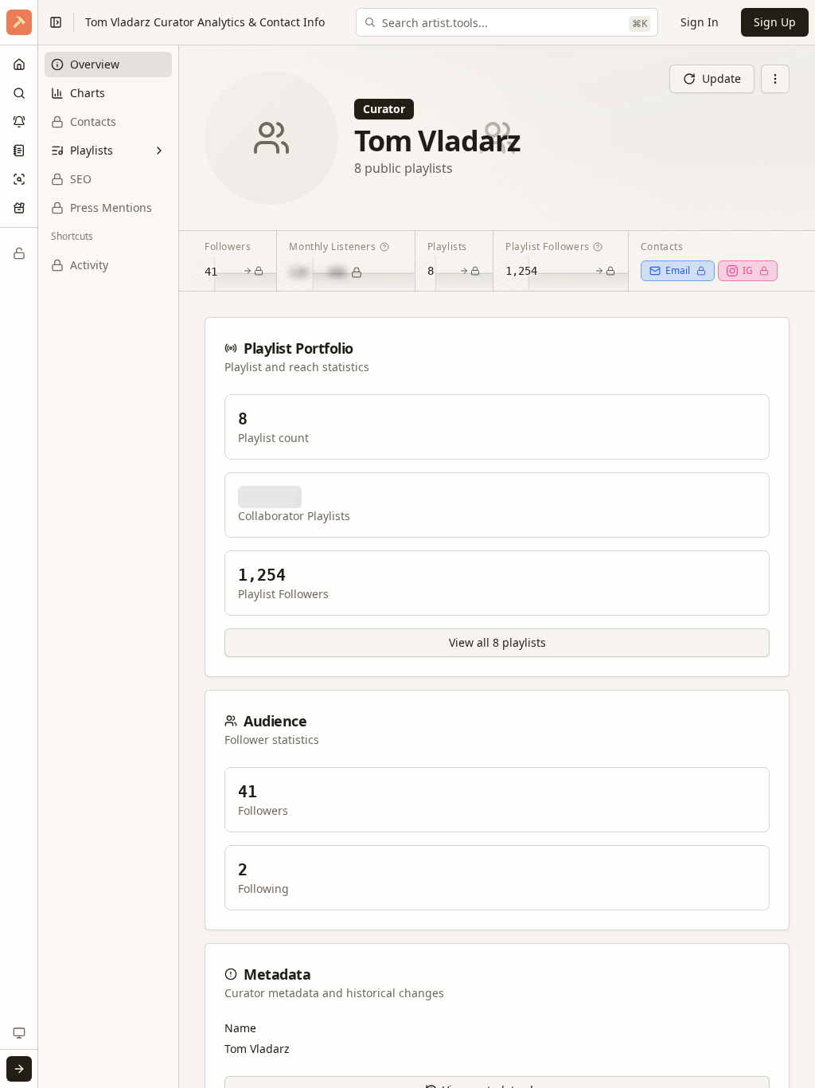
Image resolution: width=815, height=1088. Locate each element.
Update (721, 78)
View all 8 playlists (497, 642)
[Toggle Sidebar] (37, 544)
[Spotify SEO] (19, 179)
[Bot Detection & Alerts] (19, 122)
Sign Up (775, 21)
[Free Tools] (19, 208)
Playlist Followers (547, 246)
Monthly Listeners (332, 246)
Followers (228, 246)
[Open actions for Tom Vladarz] (775, 79)
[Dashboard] (19, 64)
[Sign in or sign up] (19, 1069)
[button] (19, 22)
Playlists (447, 246)
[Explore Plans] (19, 253)
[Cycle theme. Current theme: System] (19, 1033)
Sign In (699, 21)
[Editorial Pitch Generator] (19, 150)
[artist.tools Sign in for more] (19, 22)
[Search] (19, 93)
